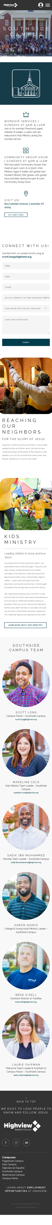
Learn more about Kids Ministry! (25, 625)
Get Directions (16, 215)
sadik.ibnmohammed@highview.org (26, 862)
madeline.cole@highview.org (26, 793)
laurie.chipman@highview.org (26, 1075)
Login (40, 3)
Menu (47, 3)
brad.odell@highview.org (26, 1002)
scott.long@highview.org (26, 720)
